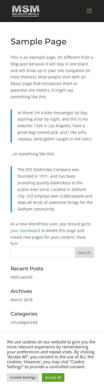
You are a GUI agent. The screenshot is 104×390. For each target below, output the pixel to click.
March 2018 (21, 299)
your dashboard (25, 230)
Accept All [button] (53, 377)
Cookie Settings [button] (23, 377)
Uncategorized (24, 322)
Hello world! (22, 277)
